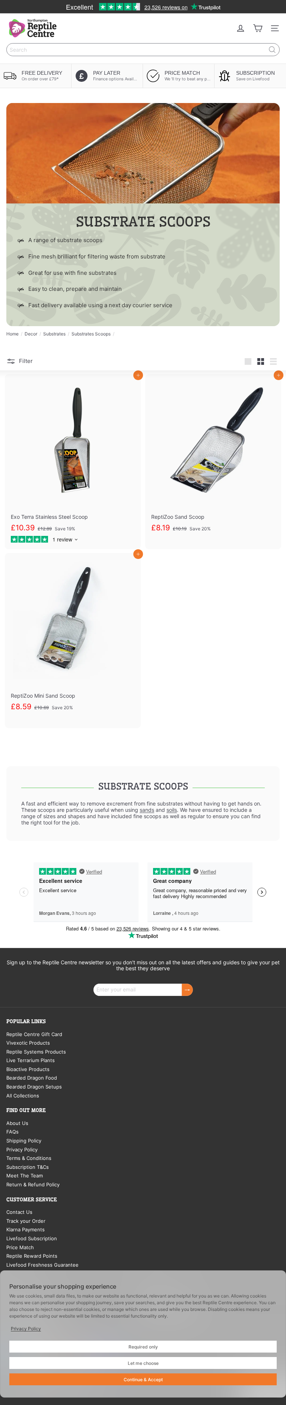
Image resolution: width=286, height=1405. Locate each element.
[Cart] (257, 28)
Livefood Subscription (31, 1238)
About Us (17, 1123)
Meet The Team (24, 1176)
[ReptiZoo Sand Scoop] (213, 461)
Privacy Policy (22, 1149)
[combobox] (143, 49)
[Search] (272, 49)
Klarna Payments (25, 1229)
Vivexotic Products (28, 1043)
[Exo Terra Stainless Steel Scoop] (72, 461)
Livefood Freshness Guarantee (42, 1265)
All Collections (22, 1096)
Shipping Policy (23, 1141)
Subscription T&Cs (27, 1167)
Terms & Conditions (28, 1158)
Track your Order (25, 1221)
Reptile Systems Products (36, 1052)
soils (171, 810)
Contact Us (19, 1212)
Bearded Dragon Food (31, 1078)
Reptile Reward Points (31, 1256)
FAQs (12, 1132)
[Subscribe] (187, 990)
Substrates (54, 334)
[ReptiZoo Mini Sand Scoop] (72, 640)
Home (12, 334)
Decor (31, 334)
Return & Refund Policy (33, 1184)
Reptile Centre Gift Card (34, 1034)
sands (147, 810)
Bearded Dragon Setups (34, 1087)
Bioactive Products (28, 1069)
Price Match (20, 1247)
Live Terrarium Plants (30, 1060)
